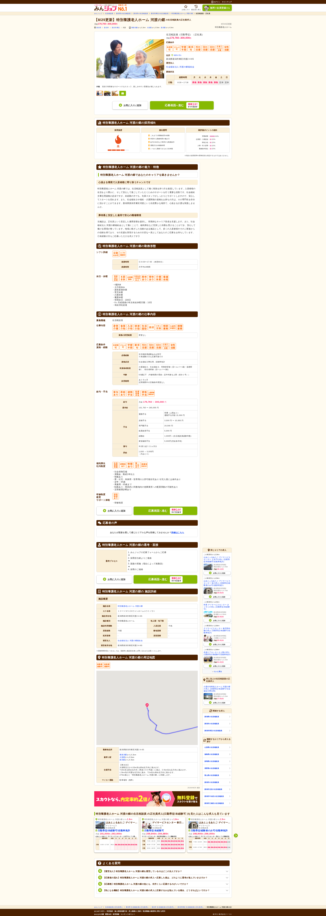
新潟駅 (163, 27)
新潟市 (106, 27)
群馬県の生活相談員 (212, 761)
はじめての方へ (99, 911)
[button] (147, 705)
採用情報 (116, 914)
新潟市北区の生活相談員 (213, 789)
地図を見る (178, 55)
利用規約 (110, 911)
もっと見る (218, 671)
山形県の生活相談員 (212, 747)
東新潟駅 (134, 27)
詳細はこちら (177, 532)
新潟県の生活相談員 (123, 13)
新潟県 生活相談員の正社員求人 (137, 907)
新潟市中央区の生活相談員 (214, 796)
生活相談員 (109, 13)
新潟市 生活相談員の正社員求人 (163, 907)
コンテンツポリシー (128, 914)
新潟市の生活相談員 (140, 13)
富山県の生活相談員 (212, 775)
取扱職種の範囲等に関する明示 (154, 911)
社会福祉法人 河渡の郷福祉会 (180, 67)
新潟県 (98, 27)
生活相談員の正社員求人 (114, 907)
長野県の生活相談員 (212, 768)
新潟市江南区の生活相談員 (214, 803)
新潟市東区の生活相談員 (160, 13)
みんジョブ (98, 13)
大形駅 (149, 27)
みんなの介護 (99, 914)
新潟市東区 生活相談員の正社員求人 (191, 907)
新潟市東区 (116, 27)
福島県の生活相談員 (212, 754)
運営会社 (108, 914)
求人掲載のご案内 (135, 911)
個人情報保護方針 (120, 911)
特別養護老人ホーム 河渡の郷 (182, 13)
